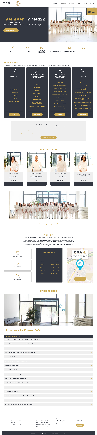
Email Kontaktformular (55, 51)
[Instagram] (15, 180)
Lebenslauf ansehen (13, 184)
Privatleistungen (59, 425)
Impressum (43, 433)
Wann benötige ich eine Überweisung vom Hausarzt (17, 369)
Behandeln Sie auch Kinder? (11, 400)
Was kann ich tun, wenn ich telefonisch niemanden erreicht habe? (20, 352)
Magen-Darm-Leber (60, 420)
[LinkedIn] (11, 180)
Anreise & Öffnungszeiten (13, 51)
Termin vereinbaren (11, 30)
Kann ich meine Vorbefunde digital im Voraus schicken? (17, 382)
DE (90, 3)
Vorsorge (58, 423)
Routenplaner (80, 279)
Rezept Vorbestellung (69, 51)
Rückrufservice (79, 420)
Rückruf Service (27, 51)
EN (93, 3)
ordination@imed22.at (16, 424)
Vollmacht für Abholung (83, 51)
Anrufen (77, 418)
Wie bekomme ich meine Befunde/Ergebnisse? (15, 378)
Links (65, 433)
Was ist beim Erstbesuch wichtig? (12, 365)
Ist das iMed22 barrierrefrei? (11, 391)
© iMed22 (33, 433)
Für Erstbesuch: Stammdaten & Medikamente (41, 51)
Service (55, 3)
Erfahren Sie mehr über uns (48, 224)
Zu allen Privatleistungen (48, 137)
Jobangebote (79, 425)
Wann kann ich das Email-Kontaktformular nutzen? (16, 361)
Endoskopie (71, 3)
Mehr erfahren (14, 114)
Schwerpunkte (62, 3)
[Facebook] (13, 180)
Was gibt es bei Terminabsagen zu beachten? (15, 356)
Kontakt (85, 3)
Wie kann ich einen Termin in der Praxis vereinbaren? (17, 348)
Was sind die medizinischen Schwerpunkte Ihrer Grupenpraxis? (19, 395)
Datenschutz (55, 433)
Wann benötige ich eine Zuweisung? (13, 374)
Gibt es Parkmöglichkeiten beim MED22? (14, 387)
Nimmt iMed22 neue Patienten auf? (13, 336)
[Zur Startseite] (11, 3)
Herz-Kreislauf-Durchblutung (62, 421)
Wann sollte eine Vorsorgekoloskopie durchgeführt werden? (19, 404)
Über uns (79, 3)
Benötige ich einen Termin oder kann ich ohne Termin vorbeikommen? (21, 343)
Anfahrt (77, 423)
